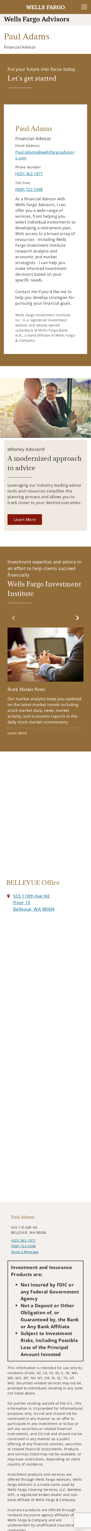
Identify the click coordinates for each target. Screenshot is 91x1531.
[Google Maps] (45, 818)
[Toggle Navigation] (84, 7)
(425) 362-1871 (23, 1240)
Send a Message (25, 1251)
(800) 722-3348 (23, 1246)
